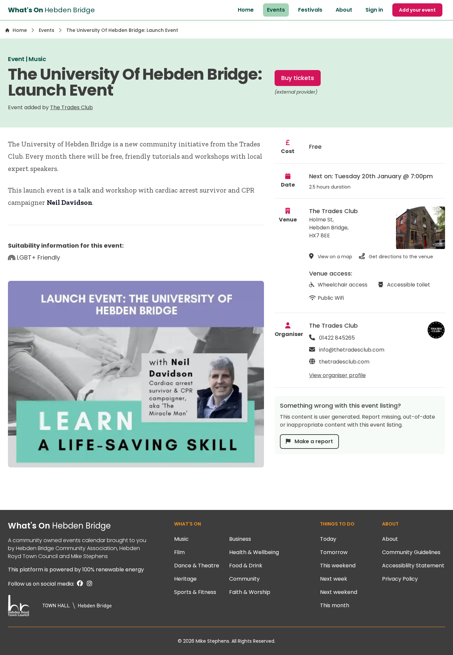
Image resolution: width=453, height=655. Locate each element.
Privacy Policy (400, 579)
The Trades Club (71, 107)
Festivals (310, 10)
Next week (333, 579)
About (344, 10)
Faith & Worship (249, 592)
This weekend (338, 565)
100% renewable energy (113, 569)
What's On (59, 525)
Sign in (374, 10)
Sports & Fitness (195, 592)
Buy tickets (297, 78)
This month (334, 605)
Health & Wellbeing (254, 552)
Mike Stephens (89, 556)
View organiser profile (337, 375)
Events (276, 10)
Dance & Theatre (196, 565)
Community (244, 579)
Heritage (185, 579)
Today (328, 539)
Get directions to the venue (400, 256)
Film (179, 552)
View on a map (334, 256)
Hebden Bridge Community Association (66, 548)
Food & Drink (245, 565)
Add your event (417, 10)
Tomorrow (334, 552)
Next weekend (338, 592)
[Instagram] (88, 584)
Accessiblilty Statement (413, 565)
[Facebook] (79, 584)
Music (181, 539)
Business (240, 539)
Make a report (313, 441)
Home (246, 10)
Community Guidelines (411, 552)
